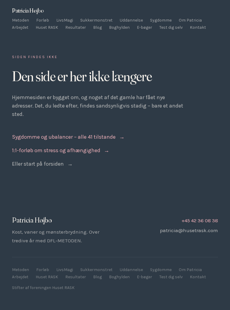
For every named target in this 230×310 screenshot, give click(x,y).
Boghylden (119, 27)
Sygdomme (161, 20)
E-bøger (144, 27)
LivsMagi (64, 20)
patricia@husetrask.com (189, 230)
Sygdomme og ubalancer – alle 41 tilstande (68, 137)
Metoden (20, 20)
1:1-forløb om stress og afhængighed (60, 150)
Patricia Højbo (27, 10)
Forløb (42, 20)
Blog (97, 27)
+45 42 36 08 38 (199, 220)
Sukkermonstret (96, 20)
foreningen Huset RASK (52, 287)
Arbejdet (20, 27)
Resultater (75, 27)
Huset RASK (47, 27)
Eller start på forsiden (42, 164)
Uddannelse (131, 20)
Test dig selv (171, 27)
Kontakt (198, 27)
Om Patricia (190, 20)
